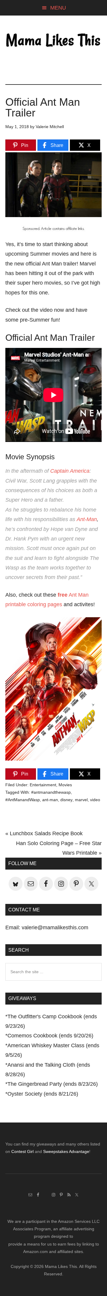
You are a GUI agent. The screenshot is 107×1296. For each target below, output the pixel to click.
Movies (65, 784)
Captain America (69, 471)
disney (66, 799)
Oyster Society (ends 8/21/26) (42, 1094)
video (95, 799)
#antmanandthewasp (51, 792)
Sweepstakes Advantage (66, 1151)
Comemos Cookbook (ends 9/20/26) (50, 1036)
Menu (58, 8)
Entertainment (43, 784)
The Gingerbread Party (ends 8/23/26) (52, 1084)
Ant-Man (87, 519)
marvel (81, 799)
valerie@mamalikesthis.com (55, 927)
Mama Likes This (53, 40)
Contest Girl (22, 1151)
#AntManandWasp (22, 799)
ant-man (50, 799)
